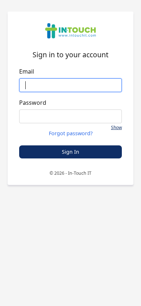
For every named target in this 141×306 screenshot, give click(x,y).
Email (26, 71)
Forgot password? (71, 134)
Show (116, 127)
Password (32, 102)
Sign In (70, 151)
